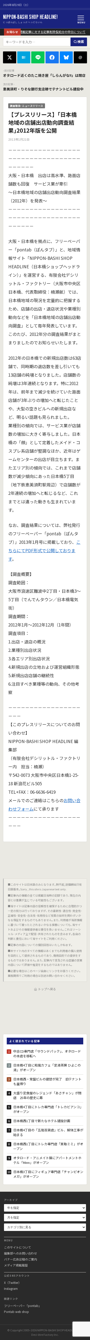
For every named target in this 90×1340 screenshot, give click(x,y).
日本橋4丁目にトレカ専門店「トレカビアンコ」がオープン (48, 1109)
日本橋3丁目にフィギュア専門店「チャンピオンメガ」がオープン (48, 1174)
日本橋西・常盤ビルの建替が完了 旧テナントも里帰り (47, 1081)
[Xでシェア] (9, 57)
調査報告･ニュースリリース (26, 106)
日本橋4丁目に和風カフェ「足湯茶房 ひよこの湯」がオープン (47, 1067)
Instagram (11, 1288)
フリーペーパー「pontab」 (23, 1305)
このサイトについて (17, 1247)
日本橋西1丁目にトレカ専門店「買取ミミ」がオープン (48, 1146)
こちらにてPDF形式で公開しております (44, 550)
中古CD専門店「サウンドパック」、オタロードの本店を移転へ (47, 1054)
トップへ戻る (47, 989)
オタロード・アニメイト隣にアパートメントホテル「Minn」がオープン (47, 1160)
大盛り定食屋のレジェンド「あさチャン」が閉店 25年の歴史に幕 (47, 1095)
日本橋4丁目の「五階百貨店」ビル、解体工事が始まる (48, 1132)
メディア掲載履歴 (16, 1265)
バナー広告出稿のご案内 (20, 1259)
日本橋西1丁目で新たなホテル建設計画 (41, 1120)
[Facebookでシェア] (52, 57)
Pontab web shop (16, 1311)
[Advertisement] (45, 858)
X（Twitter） (12, 1282)
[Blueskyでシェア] (66, 57)
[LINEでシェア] (37, 57)
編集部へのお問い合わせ (20, 1253)
